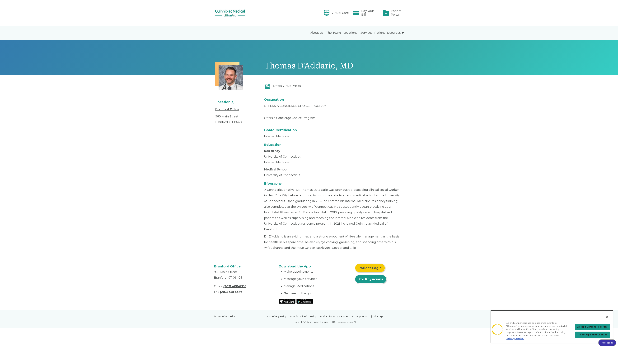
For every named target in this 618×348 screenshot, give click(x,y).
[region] (552, 326)
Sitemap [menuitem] (378, 316)
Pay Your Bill (367, 12)
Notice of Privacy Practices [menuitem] (334, 316)
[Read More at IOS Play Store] (287, 301)
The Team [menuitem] (333, 32)
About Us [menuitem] (316, 32)
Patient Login (370, 268)
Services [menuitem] (366, 32)
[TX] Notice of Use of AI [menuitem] (344, 322)
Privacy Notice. (515, 338)
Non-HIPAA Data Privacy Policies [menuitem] (311, 322)
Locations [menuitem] (350, 32)
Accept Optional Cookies (592, 326)
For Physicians (370, 279)
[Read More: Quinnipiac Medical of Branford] (244, 13)
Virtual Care (340, 13)
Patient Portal (396, 12)
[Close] (607, 316)
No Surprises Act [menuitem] (361, 316)
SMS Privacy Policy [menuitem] (276, 316)
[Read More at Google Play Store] (304, 301)
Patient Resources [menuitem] (387, 32)
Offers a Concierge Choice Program (289, 118)
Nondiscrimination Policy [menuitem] (303, 316)
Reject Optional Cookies (592, 334)
